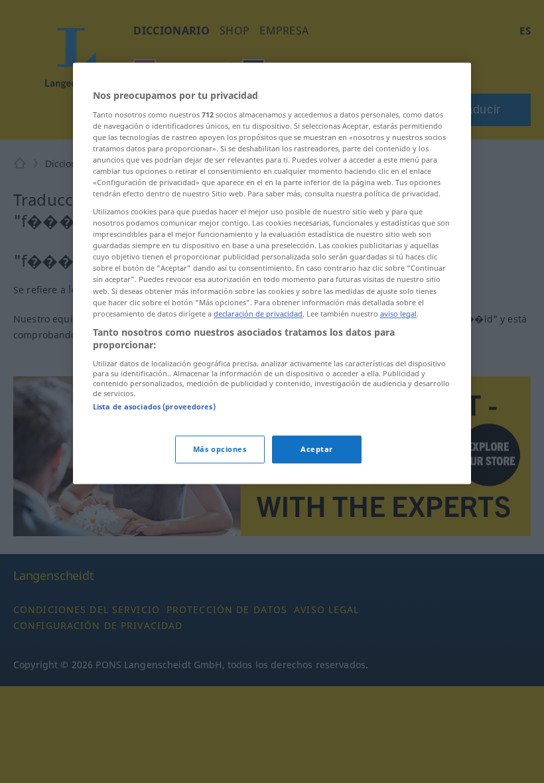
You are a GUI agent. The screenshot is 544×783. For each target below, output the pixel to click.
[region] (272, 273)
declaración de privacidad (258, 314)
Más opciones (220, 450)
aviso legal (398, 314)
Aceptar (317, 450)
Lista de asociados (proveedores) (154, 406)
